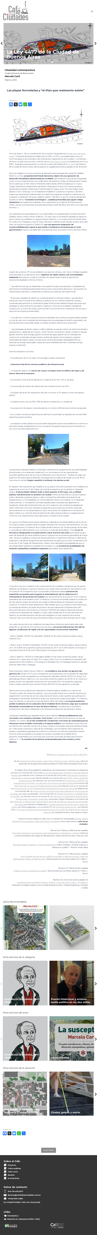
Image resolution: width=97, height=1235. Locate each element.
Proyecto (12, 1165)
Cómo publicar (14, 1168)
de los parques (27, 821)
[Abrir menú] (92, 11)
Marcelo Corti (12, 76)
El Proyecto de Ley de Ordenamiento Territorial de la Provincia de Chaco (44, 789)
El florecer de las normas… (66, 807)
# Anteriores (13, 1178)
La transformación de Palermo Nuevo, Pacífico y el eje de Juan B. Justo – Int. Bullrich (52, 882)
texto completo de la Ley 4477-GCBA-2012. (69, 755)
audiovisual (38, 821)
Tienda (13, 1216)
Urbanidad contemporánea (20, 70)
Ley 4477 (71, 164)
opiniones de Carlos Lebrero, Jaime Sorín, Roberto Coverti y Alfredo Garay (50, 761)
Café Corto (13, 1172)
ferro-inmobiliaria (52, 821)
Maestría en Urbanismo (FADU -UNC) (23, 1219)
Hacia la (36, 791)
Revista (11, 1175)
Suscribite (48, 1150)
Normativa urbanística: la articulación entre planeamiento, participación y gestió (45, 833)
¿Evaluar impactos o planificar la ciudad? (29, 871)
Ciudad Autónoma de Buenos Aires (19, 73)
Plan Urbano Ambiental (59, 162)
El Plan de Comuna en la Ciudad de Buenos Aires (38, 786)
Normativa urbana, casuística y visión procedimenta (34, 845)
